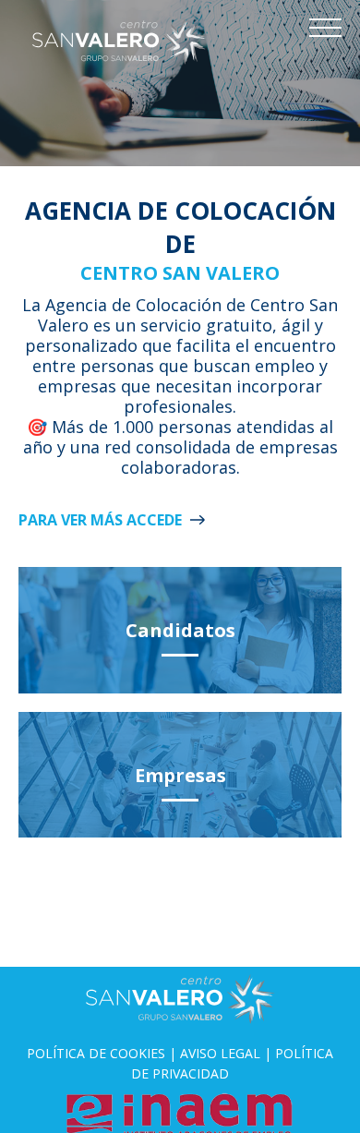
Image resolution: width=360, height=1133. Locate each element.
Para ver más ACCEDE (100, 520)
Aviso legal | (227, 1053)
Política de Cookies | (103, 1053)
